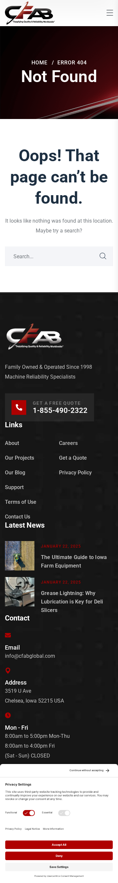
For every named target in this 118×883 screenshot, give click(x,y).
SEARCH (103, 256)
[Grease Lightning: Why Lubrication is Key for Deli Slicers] (19, 596)
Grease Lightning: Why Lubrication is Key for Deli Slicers (72, 601)
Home (39, 62)
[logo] (30, 12)
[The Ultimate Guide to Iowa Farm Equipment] (19, 555)
